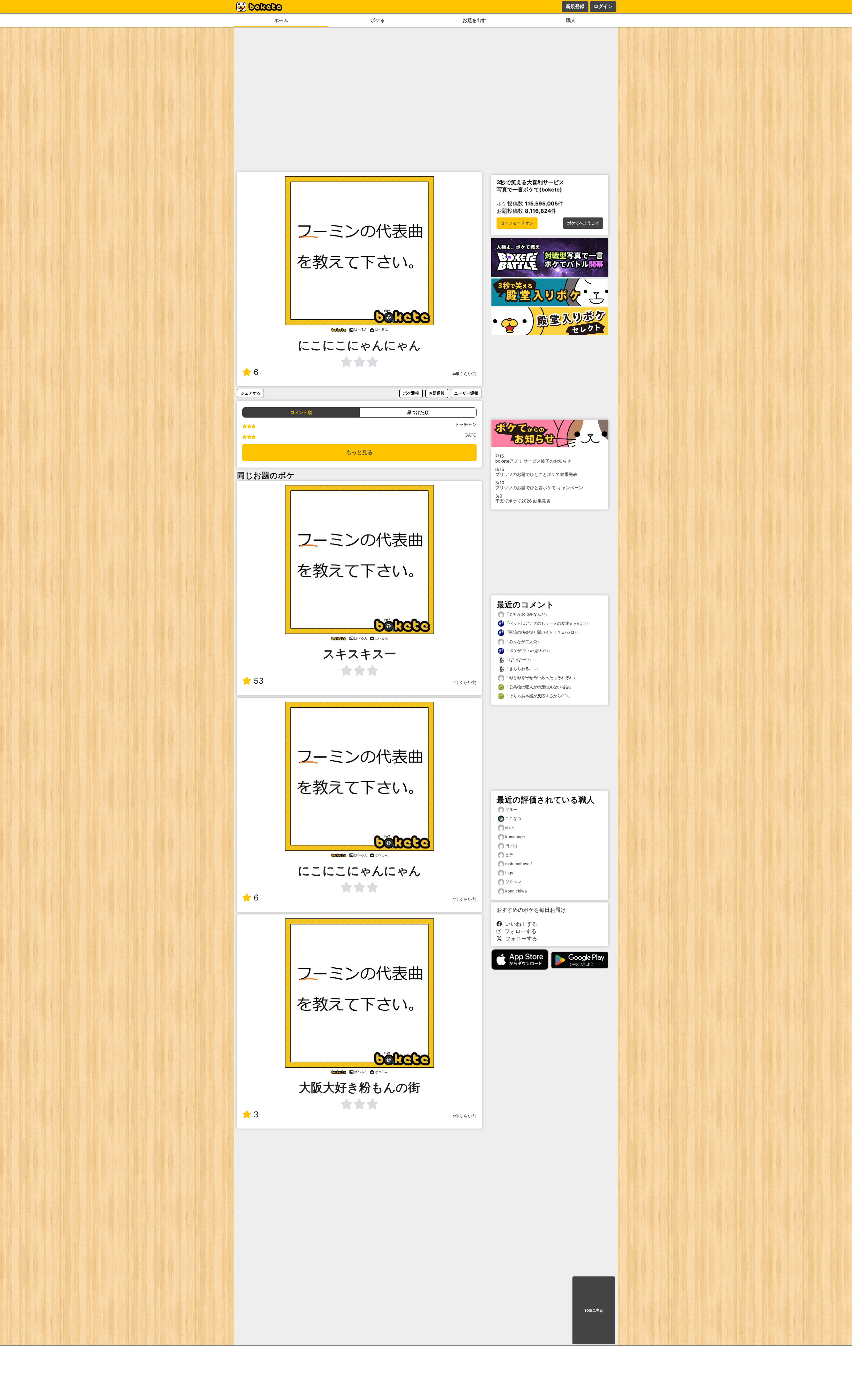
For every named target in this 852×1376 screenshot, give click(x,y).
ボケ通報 (411, 393)
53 (259, 681)
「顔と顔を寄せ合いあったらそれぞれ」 (540, 677)
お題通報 (437, 393)
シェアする (251, 393)
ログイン (603, 6)
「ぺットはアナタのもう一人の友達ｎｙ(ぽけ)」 (548, 623)
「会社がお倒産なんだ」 (526, 614)
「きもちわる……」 (522, 668)
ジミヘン (513, 881)
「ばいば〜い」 (518, 659)
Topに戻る (593, 1310)
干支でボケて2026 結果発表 (522, 499)
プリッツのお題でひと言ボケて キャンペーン (539, 485)
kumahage (515, 836)
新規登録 (575, 6)
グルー (511, 809)
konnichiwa (516, 890)
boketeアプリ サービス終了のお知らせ (533, 459)
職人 (570, 20)
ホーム (281, 20)
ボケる (378, 20)
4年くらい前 (464, 373)
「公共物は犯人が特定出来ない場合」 (538, 686)
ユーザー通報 (466, 393)
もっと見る (359, 452)
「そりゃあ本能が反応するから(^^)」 (538, 695)
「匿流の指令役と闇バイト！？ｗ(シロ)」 (542, 632)
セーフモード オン (517, 223)
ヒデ (509, 854)
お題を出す (474, 20)
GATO (471, 435)
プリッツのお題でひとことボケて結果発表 (536, 472)
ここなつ (513, 818)
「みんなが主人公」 (522, 641)
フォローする (518, 931)
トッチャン (466, 424)
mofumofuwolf (518, 863)
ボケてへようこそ (583, 223)
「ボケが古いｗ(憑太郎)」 (528, 650)
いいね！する (519, 923)
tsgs (509, 872)
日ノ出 (511, 845)
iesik (509, 827)
